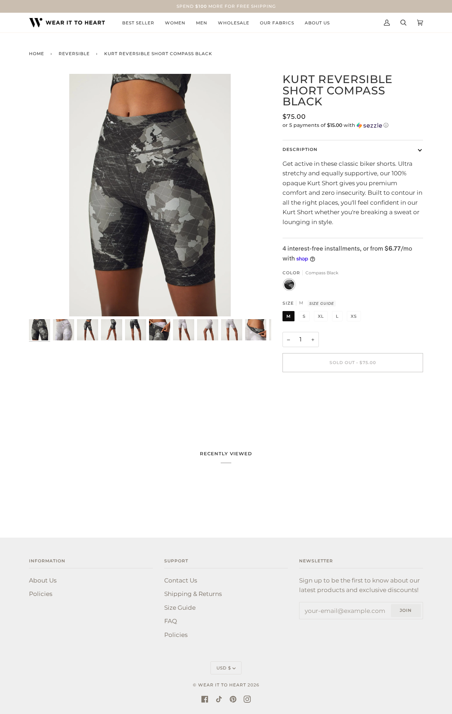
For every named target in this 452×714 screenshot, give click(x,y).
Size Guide (321, 303)
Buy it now (352, 392)
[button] (352, 125)
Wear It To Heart (222, 684)
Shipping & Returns (193, 593)
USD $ (223, 668)
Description (299, 149)
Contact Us (180, 580)
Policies (40, 593)
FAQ (170, 621)
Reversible (74, 53)
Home (36, 53)
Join (406, 610)
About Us (42, 580)
